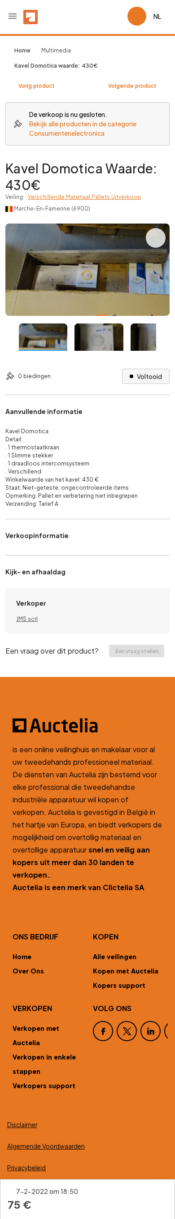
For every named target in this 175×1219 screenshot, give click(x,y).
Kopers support (119, 985)
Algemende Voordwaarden (46, 1146)
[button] (12, 16)
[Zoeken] (95, 16)
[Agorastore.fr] (87, 725)
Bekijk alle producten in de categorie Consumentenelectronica (82, 128)
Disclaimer (22, 1125)
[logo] (30, 16)
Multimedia (56, 50)
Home (22, 956)
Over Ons (28, 971)
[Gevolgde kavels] (116, 16)
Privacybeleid (26, 1168)
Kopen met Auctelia (125, 971)
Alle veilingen (114, 956)
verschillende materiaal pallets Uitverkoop (84, 197)
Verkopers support (44, 1085)
